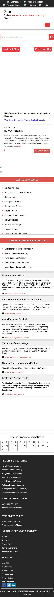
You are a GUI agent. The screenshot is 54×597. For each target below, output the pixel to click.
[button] (14, 5)
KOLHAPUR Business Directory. (31, 591)
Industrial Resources (10, 552)
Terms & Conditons (9, 548)
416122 (16, 131)
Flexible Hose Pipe (13, 224)
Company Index (8, 574)
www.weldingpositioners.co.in (17, 338)
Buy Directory (7, 567)
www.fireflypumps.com (14, 394)
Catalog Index (7, 578)
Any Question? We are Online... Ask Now (48, 591)
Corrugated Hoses (13, 201)
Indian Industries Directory (12, 508)
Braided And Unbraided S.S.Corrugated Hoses (24, 192)
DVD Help (5, 563)
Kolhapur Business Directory (13, 485)
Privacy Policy (7, 544)
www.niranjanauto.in (13, 372)
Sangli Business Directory (12, 474)
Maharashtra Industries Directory (19, 249)
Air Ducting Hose (12, 188)
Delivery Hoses (11, 220)
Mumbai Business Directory (17, 262)
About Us (5, 540)
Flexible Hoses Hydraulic (16, 233)
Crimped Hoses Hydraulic (16, 215)
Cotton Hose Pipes (13, 206)
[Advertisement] (27, 82)
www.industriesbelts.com (15, 294)
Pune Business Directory (15, 258)
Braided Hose (11, 197)
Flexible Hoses (11, 229)
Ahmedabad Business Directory (18, 267)
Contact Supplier (42, 151)
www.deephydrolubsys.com (16, 313)
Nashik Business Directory (12, 481)
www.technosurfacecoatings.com (18, 357)
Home (4, 536)
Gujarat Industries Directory (16, 253)
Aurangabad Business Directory (14, 489)
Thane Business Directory (12, 470)
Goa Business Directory (11, 521)
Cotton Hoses (11, 211)
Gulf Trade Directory (10, 504)
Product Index (7, 570)
